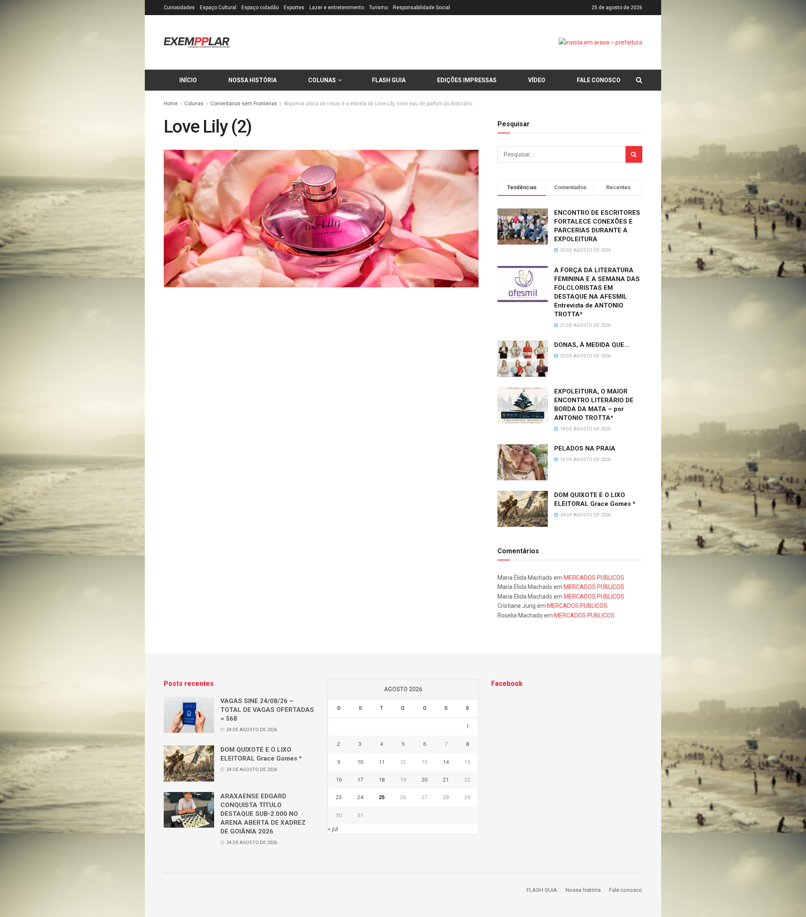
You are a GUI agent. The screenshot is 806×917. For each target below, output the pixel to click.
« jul (333, 829)
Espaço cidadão (260, 7)
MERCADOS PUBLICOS (594, 577)
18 (382, 779)
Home (171, 104)
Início (188, 80)
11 (382, 762)
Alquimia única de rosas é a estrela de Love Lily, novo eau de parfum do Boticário (378, 104)
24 (360, 797)
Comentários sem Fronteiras (243, 104)
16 (339, 779)
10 (360, 762)
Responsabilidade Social (421, 7)
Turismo (378, 7)
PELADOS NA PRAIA (584, 448)
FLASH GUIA (389, 80)
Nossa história (252, 80)
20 (424, 779)
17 (360, 779)
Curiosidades (179, 7)
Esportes (294, 7)
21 (446, 779)
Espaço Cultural (218, 7)
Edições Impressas (467, 80)
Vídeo (536, 80)
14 (446, 762)
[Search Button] (633, 154)
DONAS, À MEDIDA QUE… (591, 345)
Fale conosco (598, 80)
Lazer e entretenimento (336, 7)
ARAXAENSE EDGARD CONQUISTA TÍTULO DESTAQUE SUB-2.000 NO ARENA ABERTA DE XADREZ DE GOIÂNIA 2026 (263, 813)
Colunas (322, 80)
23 (339, 797)
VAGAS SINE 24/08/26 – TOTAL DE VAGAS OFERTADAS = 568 (267, 709)
